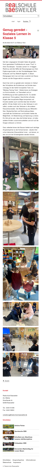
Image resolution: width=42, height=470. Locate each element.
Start (13, 21)
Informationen (31, 460)
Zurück (7, 381)
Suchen (29, 21)
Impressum (17, 462)
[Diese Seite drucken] (38, 31)
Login (18, 21)
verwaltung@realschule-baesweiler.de (15, 415)
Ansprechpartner (18, 460)
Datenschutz (7, 462)
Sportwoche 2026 (20, 431)
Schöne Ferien (20, 425)
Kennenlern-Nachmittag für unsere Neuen (24, 450)
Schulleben (7, 460)
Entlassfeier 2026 (20, 443)
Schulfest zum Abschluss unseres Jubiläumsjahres (23, 438)
